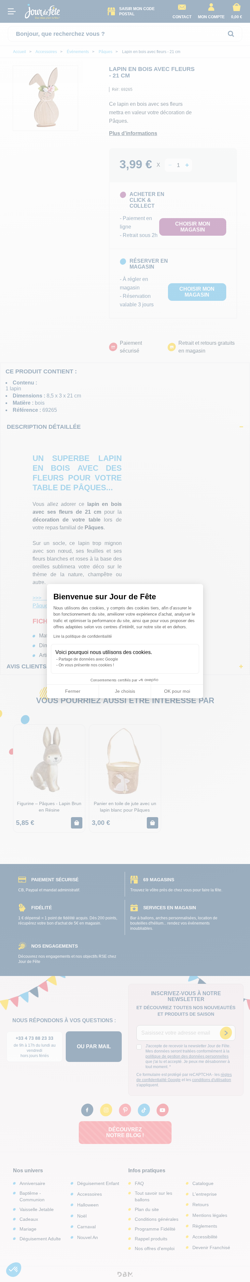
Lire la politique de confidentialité (82, 636)
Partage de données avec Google (88, 659)
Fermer (72, 691)
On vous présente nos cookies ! (86, 665)
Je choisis (125, 691)
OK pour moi (177, 691)
